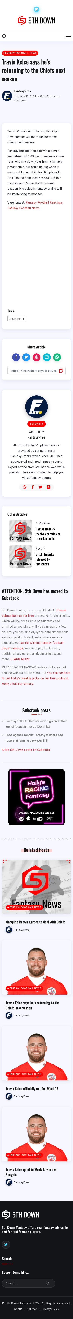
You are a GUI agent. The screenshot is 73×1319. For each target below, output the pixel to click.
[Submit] (48, 1283)
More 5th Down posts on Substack (26, 750)
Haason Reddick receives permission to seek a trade (48, 534)
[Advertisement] (36, 257)
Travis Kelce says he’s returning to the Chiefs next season (33, 1005)
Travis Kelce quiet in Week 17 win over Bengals (32, 1172)
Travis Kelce (16, 318)
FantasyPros (22, 91)
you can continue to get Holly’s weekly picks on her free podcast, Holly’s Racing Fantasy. (36, 678)
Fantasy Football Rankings (44, 202)
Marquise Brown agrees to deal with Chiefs (36, 921)
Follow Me (36, 423)
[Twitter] (36, 9)
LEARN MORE (20, 659)
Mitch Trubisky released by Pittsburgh (45, 559)
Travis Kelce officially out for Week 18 (32, 1088)
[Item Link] (36, 887)
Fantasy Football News (23, 208)
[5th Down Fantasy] (36, 20)
